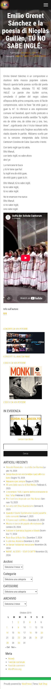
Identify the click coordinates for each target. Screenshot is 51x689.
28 (7, 643)
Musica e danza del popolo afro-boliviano (24, 523)
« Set (7, 647)
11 (30, 627)
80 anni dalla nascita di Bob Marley (21, 484)
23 (19, 637)
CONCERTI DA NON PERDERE (15, 329)
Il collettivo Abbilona (14, 541)
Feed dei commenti (16, 665)
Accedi (11, 658)
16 (19, 632)
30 (19, 643)
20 (42, 632)
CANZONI (19, 56)
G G (39, 52)
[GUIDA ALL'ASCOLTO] (25, 425)
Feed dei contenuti (16, 662)
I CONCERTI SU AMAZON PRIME (16, 356)
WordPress (26, 684)
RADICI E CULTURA (31, 56)
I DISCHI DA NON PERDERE (14, 363)
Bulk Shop (43, 684)
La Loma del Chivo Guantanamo (20, 506)
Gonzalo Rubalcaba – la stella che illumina (24, 467)
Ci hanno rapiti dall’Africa (17, 520)
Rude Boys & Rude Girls (16, 537)
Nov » (13, 647)
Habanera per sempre (15, 481)
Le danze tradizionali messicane (20, 544)
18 (30, 632)
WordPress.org (14, 669)
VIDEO (42, 56)
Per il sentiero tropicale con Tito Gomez (23, 499)
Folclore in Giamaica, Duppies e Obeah (22, 530)
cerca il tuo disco (25, 439)
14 (7, 632)
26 (36, 637)
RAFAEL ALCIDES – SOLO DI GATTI (20, 551)
